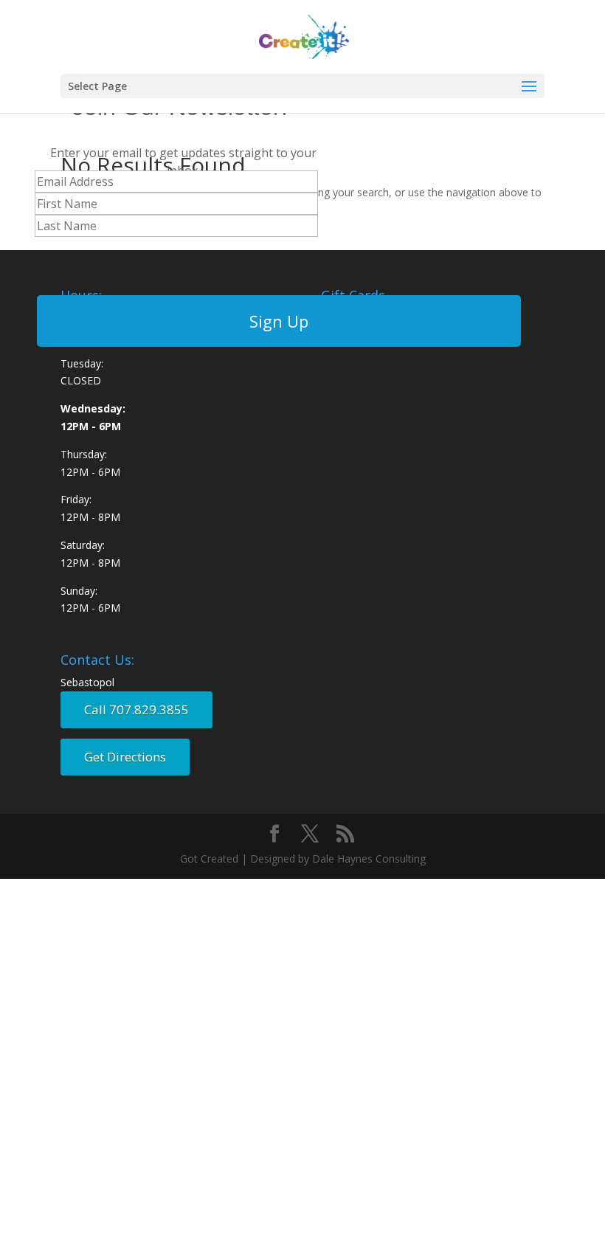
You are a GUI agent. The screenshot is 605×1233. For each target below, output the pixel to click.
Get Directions (125, 756)
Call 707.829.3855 (136, 709)
